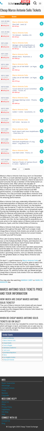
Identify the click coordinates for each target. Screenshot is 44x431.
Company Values (8, 388)
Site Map (5, 412)
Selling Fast (5, 25)
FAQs (4, 404)
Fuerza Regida (7, 345)
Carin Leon (6, 350)
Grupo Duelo (7, 343)
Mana (5, 355)
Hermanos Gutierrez (9, 348)
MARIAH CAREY (27, 280)
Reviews (5, 393)
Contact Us (6, 421)
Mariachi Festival (9, 360)
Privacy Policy (7, 407)
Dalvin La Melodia (8, 338)
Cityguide (5, 395)
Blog (3, 423)
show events (21, 169)
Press (4, 390)
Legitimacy (6, 409)
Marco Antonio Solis (30, 260)
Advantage (6, 385)
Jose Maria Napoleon (9, 352)
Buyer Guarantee (8, 383)
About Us (5, 402)
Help (3, 414)
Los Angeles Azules (9, 357)
